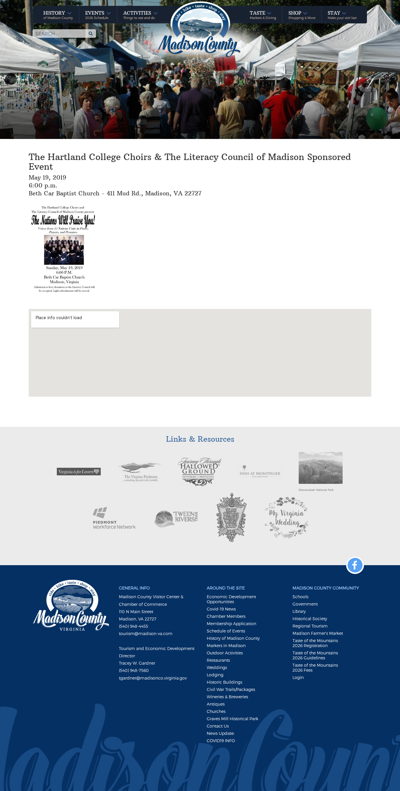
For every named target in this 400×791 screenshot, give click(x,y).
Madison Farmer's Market (318, 633)
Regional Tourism (310, 625)
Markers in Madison (226, 645)
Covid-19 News (221, 608)
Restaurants (218, 660)
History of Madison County (233, 638)
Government (305, 603)
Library (299, 611)
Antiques (216, 703)
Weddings (217, 667)
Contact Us (218, 725)
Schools (300, 596)
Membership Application (231, 623)
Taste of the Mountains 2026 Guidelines (315, 655)
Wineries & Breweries (227, 696)
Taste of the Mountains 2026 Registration (315, 643)
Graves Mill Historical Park (232, 718)
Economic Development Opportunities (231, 599)
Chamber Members (226, 616)
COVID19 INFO (221, 740)
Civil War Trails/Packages (231, 689)
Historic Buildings (224, 682)
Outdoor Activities (225, 652)
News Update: (221, 733)
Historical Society (310, 618)
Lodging (215, 674)
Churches (216, 711)
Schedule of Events (226, 630)
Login (298, 677)
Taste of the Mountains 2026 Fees (315, 668)
